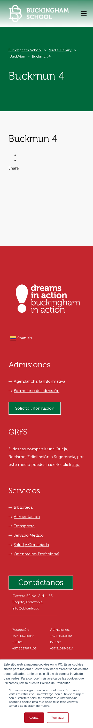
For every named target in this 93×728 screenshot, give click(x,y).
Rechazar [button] (57, 717)
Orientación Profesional (36, 553)
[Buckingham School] (38, 13)
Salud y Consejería (31, 544)
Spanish (24, 337)
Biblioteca (23, 507)
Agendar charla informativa (39, 381)
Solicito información (34, 408)
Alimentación (27, 516)
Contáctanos (40, 582)
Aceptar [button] (34, 717)
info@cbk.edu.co (25, 608)
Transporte (24, 525)
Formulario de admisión (36, 390)
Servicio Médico (29, 535)
